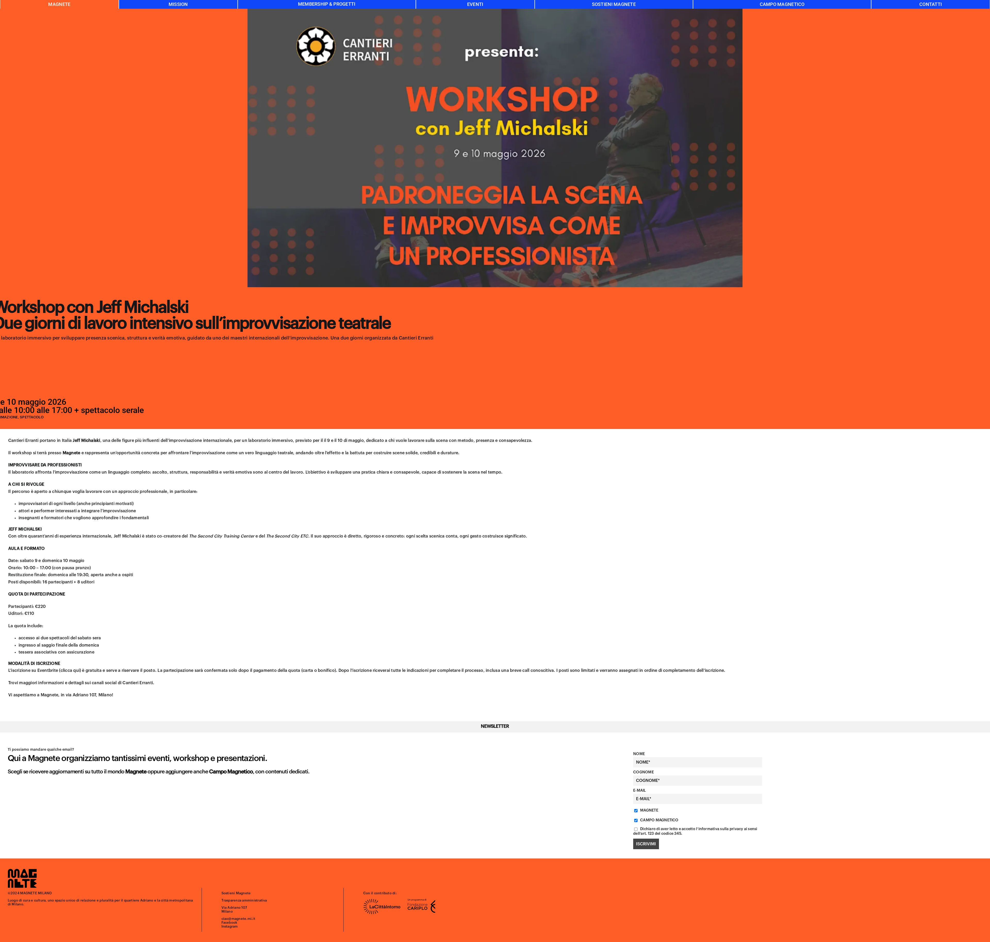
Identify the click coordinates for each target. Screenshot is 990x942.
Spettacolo (32, 417)
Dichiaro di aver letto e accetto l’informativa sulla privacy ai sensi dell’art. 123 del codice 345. (695, 831)
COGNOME (643, 772)
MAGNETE (648, 810)
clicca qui (70, 670)
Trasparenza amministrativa (244, 900)
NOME (639, 754)
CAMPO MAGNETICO (659, 820)
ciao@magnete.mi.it (238, 918)
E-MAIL (639, 790)
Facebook (229, 922)
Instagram (229, 926)
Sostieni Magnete (236, 893)
